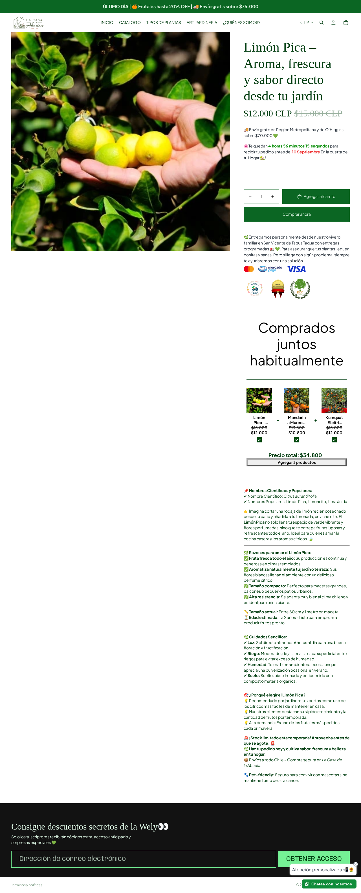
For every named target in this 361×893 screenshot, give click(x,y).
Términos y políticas (26, 885)
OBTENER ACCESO (314, 859)
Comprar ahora (297, 214)
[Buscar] (321, 22)
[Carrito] (346, 22)
